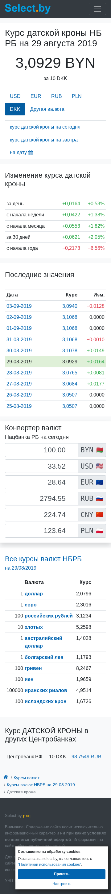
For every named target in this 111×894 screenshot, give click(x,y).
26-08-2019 (19, 394)
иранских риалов (46, 690)
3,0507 (69, 394)
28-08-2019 (19, 372)
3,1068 (69, 317)
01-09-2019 (19, 328)
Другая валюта (47, 109)
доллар (34, 593)
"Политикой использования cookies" (49, 864)
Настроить (61, 884)
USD (15, 96)
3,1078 (69, 350)
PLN (77, 96)
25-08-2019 (19, 406)
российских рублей (49, 615)
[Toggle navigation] (97, 9)
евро (31, 604)
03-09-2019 (19, 306)
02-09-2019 (19, 317)
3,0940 (69, 306)
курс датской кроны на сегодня (45, 127)
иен (29, 679)
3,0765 (69, 372)
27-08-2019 (19, 383)
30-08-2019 (19, 350)
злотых (34, 627)
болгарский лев (44, 657)
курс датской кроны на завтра (44, 139)
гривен (33, 668)
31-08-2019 (19, 339)
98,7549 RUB (86, 756)
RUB (56, 96)
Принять (61, 874)
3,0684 (69, 383)
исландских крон (46, 701)
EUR (36, 96)
